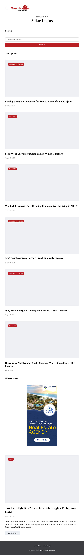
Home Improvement (16, 64)
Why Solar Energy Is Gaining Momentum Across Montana (36, 310)
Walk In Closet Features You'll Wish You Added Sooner (34, 258)
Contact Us (37, 546)
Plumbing (12, 325)
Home (11, 459)
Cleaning (12, 168)
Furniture (13, 116)
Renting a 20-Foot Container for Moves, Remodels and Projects (38, 101)
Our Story (47, 546)
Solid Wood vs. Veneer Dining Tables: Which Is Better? (34, 153)
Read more (12, 533)
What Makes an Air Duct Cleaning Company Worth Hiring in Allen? (41, 206)
